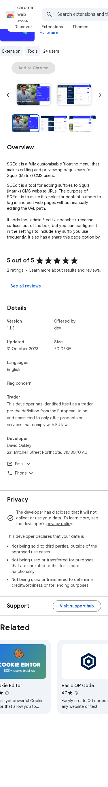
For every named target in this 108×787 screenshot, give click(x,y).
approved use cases (31, 551)
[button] (34, 95)
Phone (21, 473)
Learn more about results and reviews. (65, 270)
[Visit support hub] (77, 606)
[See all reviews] (25, 286)
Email (19, 463)
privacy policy (59, 523)
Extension (11, 51)
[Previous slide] (8, 95)
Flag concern (19, 383)
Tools (32, 51)
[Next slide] (100, 95)
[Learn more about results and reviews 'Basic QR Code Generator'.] (76, 693)
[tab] (23, 27)
